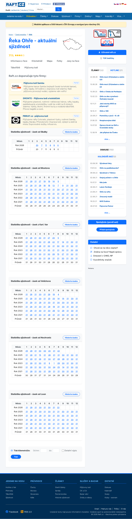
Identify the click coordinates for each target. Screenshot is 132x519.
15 (58, 254)
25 (49, 298)
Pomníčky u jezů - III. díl (109, 116)
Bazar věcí (84, 494)
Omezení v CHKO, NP (103, 256)
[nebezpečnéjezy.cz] (100, 30)
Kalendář (108, 491)
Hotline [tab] (116, 70)
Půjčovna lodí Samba (34, 83)
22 (53, 197)
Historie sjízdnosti (62, 497)
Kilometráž (37, 61)
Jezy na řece (73, 61)
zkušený (24, 10)
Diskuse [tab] (107, 149)
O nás (123, 509)
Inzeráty (108, 16)
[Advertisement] (107, 289)
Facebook (14, 512)
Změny (88, 16)
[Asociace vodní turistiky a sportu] (107, 39)
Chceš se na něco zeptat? (106, 248)
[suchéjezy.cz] (114, 30)
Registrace (34, 4)
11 (46, 145)
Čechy (33, 487)
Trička (116, 509)
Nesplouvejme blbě (108, 120)
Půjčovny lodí (31, 67)
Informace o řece (19, 61)
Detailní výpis (71, 450)
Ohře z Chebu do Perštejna (111, 92)
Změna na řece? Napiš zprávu (108, 252)
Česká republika (20, 34)
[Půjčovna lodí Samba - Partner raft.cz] (16, 84)
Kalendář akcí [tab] (107, 156)
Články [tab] (97, 70)
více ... (107, 139)
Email (97, 509)
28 (31, 181)
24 (54, 367)
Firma (31, 10)
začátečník (15, 10)
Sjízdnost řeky (106, 163)
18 (54, 306)
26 (49, 242)
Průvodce (31, 16)
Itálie (32, 497)
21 (53, 250)
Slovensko (34, 494)
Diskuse (55, 16)
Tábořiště (15, 67)
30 (72, 185)
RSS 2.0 (28, 512)
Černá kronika (60, 494)
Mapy (98, 16)
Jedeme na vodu (14, 16)
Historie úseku (71, 132)
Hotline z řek (11, 487)
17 (58, 242)
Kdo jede (103, 182)
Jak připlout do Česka (109, 132)
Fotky (59, 61)
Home (11, 34)
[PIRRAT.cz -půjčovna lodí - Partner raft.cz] (16, 117)
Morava (33, 491)
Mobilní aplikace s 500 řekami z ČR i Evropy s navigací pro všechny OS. (67, 24)
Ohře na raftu (105, 192)
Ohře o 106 (104, 111)
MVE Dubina (105, 201)
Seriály (57, 491)
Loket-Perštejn (106, 187)
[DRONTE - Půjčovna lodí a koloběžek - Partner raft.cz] (16, 101)
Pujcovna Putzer (106, 206)
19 (44, 181)
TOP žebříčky (108, 58)
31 (27, 181)
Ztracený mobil (106, 197)
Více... (120, 16)
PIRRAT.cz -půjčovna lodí (35, 116)
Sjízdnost (66, 16)
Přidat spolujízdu (107, 229)
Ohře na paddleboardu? (109, 168)
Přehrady (9, 491)
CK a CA (83, 491)
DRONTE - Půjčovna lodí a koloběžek (41, 98)
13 (53, 185)
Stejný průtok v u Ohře (109, 178)
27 (40, 181)
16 (44, 185)
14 (53, 181)
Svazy (107, 494)
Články (43, 16)
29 (31, 189)
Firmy (77, 16)
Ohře (30, 34)
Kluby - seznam (111, 497)
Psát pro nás (106, 509)
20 (37, 145)
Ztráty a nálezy (86, 497)
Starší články (60, 487)
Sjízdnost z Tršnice (108, 173)
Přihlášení (47, 4)
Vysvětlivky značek (102, 260)
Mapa (49, 61)
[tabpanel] (107, 108)
